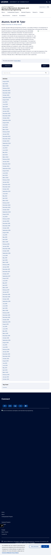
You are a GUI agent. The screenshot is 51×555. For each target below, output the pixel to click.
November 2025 (6, 93)
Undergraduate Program (13, 12)
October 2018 (6, 251)
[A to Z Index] (49, 2)
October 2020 (6, 209)
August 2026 (6, 81)
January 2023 (6, 161)
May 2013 (5, 367)
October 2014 (6, 338)
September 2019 (6, 230)
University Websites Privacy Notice (10, 552)
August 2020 (6, 214)
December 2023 (6, 136)
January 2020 (6, 221)
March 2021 (5, 200)
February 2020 (6, 219)
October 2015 (6, 319)
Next (45, 65)
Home (3, 512)
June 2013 (5, 365)
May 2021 (5, 196)
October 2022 (6, 166)
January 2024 (6, 134)
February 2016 (6, 312)
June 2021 (5, 193)
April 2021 (5, 198)
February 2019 (6, 244)
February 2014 (6, 349)
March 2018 (5, 262)
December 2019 (6, 223)
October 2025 (6, 95)
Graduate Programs (25, 12)
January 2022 (6, 182)
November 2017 (6, 271)
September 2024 (7, 120)
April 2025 (5, 106)
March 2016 (5, 310)
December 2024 (6, 113)
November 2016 (6, 296)
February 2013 (6, 374)
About (3, 12)
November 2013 (6, 356)
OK (44, 546)
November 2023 (6, 138)
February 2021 (6, 203)
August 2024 (6, 122)
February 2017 (6, 290)
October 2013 (6, 358)
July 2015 (5, 326)
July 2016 (5, 303)
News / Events (5, 532)
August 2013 (5, 361)
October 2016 (6, 299)
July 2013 (5, 363)
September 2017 (6, 276)
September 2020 (7, 212)
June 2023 (5, 150)
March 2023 (5, 157)
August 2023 (6, 145)
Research (35, 12)
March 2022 (5, 177)
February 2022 (6, 180)
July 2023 (5, 148)
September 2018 (6, 253)
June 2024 (5, 125)
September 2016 (6, 301)
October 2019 (6, 228)
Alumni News (17, 60)
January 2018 (6, 267)
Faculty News (5, 387)
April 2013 (5, 370)
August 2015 (5, 324)
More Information (35, 546)
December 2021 (6, 184)
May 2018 (5, 258)
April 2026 (5, 83)
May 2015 (5, 331)
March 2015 (5, 333)
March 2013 (5, 372)
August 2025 (6, 99)
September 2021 (6, 191)
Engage (41, 12)
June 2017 (5, 280)
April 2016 (5, 308)
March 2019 (5, 241)
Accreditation (22, 15)
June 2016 (5, 306)
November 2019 (6, 225)
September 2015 (6, 322)
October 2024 (6, 118)
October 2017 (6, 274)
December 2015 (6, 315)
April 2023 (5, 154)
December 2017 (6, 269)
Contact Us (14, 15)
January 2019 (6, 246)
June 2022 (5, 173)
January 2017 (6, 292)
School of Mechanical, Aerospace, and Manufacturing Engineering (15, 9)
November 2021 (6, 186)
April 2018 (5, 260)
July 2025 (5, 102)
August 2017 (5, 278)
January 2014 (6, 351)
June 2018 (5, 255)
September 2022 (7, 168)
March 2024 (5, 129)
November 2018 (6, 248)
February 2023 (6, 159)
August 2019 (5, 232)
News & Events (6, 15)
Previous (6, 65)
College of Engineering (8, 6)
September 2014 (6, 340)
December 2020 (6, 205)
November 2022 (6, 164)
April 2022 (5, 175)
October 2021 (6, 189)
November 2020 (6, 207)
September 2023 (7, 143)
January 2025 (6, 111)
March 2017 (5, 287)
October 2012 (6, 379)
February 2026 (6, 88)
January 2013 (6, 377)
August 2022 (6, 170)
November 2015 (6, 317)
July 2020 (5, 216)
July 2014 (5, 345)
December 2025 (6, 90)
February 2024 (6, 131)
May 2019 (5, 237)
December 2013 (6, 354)
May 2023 (5, 152)
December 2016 (6, 294)
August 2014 (5, 342)
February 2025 (6, 109)
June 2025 (5, 104)
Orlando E (19, 24)
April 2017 (5, 285)
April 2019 (5, 239)
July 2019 (5, 235)
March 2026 (5, 86)
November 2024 (6, 115)
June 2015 (5, 329)
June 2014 (5, 347)
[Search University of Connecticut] (47, 2)
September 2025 (7, 97)
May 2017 (5, 283)
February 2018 (6, 264)
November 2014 (6, 335)
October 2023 (6, 141)
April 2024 (5, 127)
